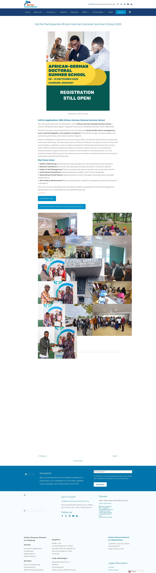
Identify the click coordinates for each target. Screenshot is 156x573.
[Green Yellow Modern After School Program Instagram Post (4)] (78, 351)
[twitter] (121, 4)
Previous (42, 456)
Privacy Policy (113, 570)
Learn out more (105, 503)
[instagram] (124, 4)
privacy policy (123, 478)
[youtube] (128, 4)
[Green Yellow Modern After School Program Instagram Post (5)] (78, 32)
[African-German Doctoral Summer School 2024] (57, 229)
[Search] (130, 12)
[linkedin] (131, 4)
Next (115, 456)
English (133, 571)
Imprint (111, 567)
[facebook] (118, 4)
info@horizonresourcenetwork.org (101, 4)
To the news (78, 461)
